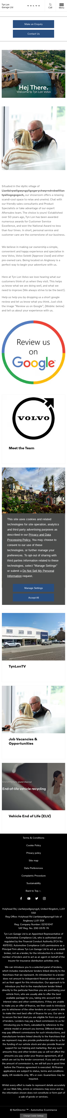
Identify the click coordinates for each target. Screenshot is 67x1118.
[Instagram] (44, 898)
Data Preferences (33, 868)
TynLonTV (17, 666)
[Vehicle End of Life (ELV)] (33, 786)
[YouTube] (29, 898)
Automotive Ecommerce (44, 1109)
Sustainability (33, 883)
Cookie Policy (33, 845)
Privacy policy (33, 852)
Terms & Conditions (33, 837)
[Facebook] (21, 898)
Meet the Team (21, 448)
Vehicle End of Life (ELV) (30, 816)
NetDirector (19, 1109)
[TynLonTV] (33, 636)
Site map (33, 860)
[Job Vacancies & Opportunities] (33, 709)
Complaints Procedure (33, 875)
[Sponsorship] (33, 491)
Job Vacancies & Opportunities (23, 741)
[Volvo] (33, 5)
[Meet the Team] (33, 418)
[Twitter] (37, 898)
